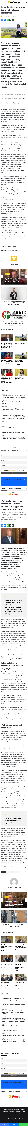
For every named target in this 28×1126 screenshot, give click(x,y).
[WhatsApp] (8, 20)
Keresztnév (3, 465)
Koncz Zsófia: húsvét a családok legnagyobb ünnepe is (20, 343)
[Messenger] (5, 20)
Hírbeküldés (11, 1111)
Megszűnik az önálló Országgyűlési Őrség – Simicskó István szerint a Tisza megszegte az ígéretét (14, 280)
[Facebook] (2, 20)
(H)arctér (7, 273)
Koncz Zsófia (14, 250)
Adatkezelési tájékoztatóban (13, 470)
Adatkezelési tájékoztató (20, 1111)
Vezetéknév (3, 460)
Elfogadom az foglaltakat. (13, 470)
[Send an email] (8, 16)
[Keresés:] (26, 3)
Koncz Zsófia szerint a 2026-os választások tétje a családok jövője (7, 362)
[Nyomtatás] (13, 20)
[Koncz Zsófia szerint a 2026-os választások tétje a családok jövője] (7, 355)
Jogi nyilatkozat (11, 1113)
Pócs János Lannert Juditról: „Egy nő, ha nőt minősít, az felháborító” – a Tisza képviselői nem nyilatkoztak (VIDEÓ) (7, 344)
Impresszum (5, 1111)
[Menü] (2, 3)
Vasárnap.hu (5, 16)
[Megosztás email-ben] (10, 20)
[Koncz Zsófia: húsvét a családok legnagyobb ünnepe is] (21, 337)
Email (2, 455)
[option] (14, 277)
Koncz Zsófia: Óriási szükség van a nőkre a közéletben (20, 378)
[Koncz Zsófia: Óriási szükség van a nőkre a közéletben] (21, 372)
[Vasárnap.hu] (14, 2)
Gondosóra (8, 250)
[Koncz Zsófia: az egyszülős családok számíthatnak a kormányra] (21, 355)
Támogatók (17, 1113)
